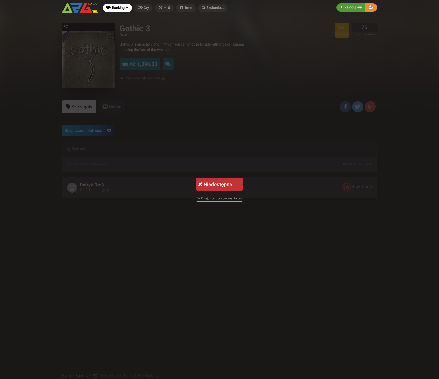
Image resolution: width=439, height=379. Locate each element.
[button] (212, 8)
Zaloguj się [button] (352, 7)
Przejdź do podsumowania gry (221, 198)
